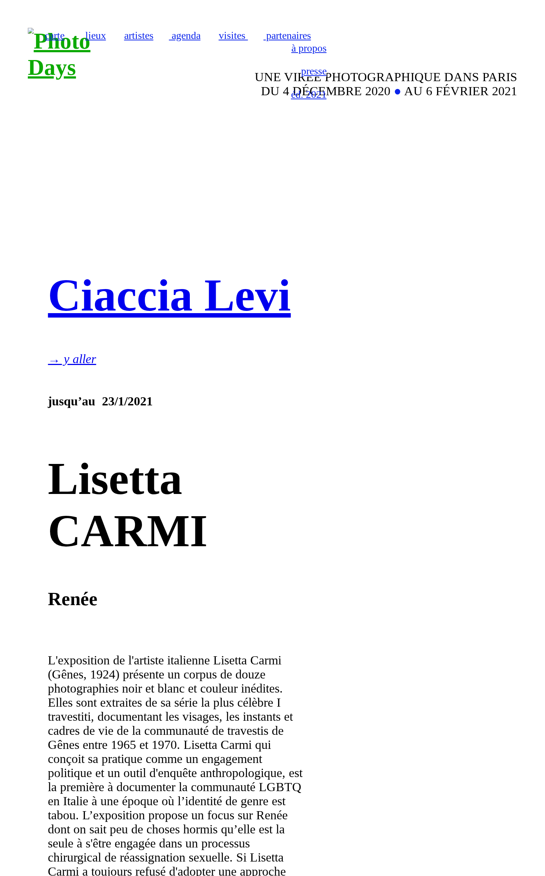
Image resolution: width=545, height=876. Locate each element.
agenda (185, 35)
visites (233, 35)
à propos (309, 48)
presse (314, 71)
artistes (138, 35)
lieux (95, 35)
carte (55, 35)
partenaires (287, 35)
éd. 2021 (309, 94)
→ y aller (72, 359)
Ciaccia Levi (169, 295)
